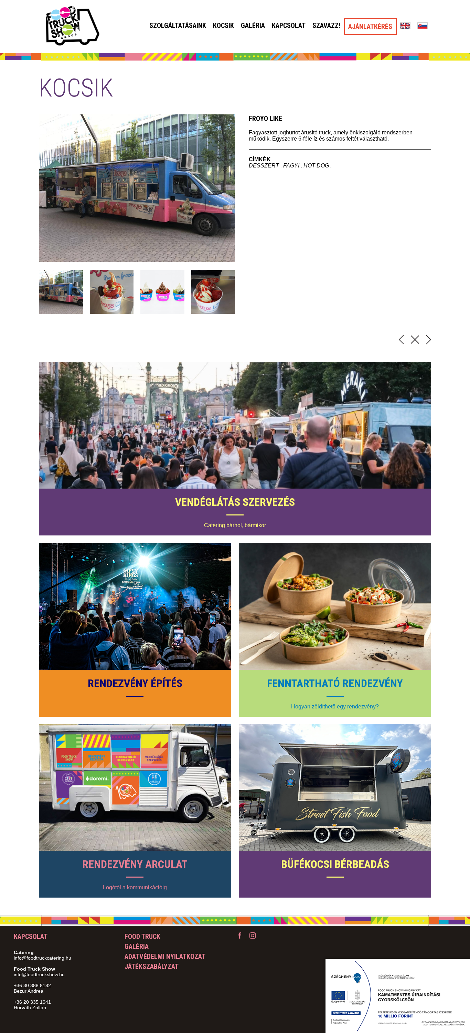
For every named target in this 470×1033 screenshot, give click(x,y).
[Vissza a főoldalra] (72, 26)
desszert (264, 165)
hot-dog (316, 165)
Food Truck (142, 936)
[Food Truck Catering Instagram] (252, 937)
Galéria (253, 25)
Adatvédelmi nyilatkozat (165, 956)
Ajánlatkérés (370, 26)
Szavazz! (326, 25)
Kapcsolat (289, 25)
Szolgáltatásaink (177, 25)
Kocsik (223, 25)
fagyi (292, 165)
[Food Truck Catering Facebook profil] (240, 937)
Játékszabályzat (152, 966)
